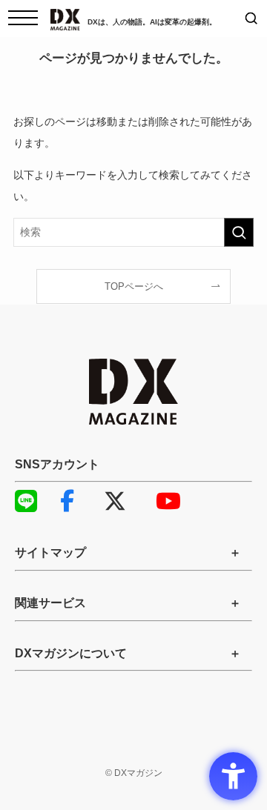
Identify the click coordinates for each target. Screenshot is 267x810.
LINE (33, 501)
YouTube (174, 501)
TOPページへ (134, 286)
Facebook (77, 501)
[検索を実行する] (239, 232)
